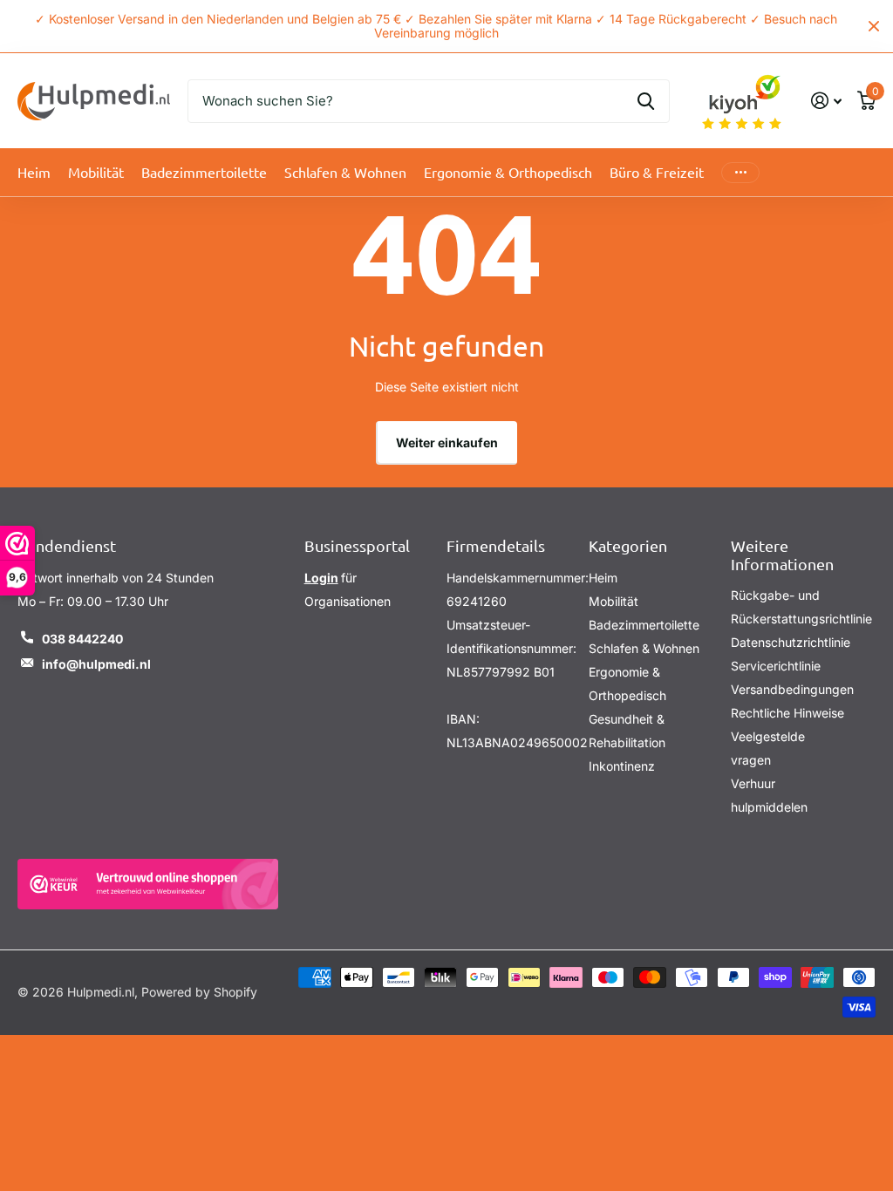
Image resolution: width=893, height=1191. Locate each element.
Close (874, 26)
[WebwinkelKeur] (147, 884)
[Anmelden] (826, 100)
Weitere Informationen (782, 554)
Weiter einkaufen (447, 442)
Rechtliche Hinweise (787, 712)
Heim (34, 171)
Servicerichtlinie (776, 665)
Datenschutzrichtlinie (790, 642)
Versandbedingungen (792, 689)
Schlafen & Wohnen (644, 648)
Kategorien (628, 545)
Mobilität (613, 601)
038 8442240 (82, 638)
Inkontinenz (622, 766)
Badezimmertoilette (644, 624)
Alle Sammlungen (96, 172)
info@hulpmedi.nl (96, 664)
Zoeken (646, 101)
